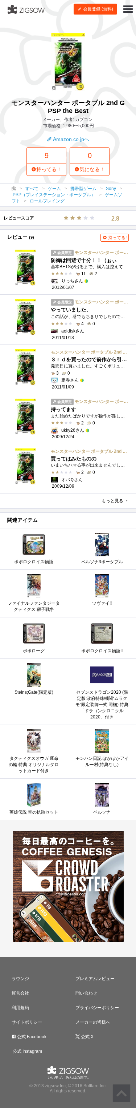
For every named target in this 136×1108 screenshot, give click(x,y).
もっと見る (113, 500)
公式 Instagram (27, 1051)
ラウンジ (20, 978)
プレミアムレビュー (95, 978)
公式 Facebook (31, 1036)
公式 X (87, 1036)
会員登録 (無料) (97, 9)
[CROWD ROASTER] (68, 886)
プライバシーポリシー (97, 1007)
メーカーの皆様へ (92, 1022)
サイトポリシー (27, 1022)
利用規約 (20, 1007)
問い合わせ (86, 993)
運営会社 (20, 993)
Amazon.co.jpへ (70, 139)
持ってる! (117, 237)
